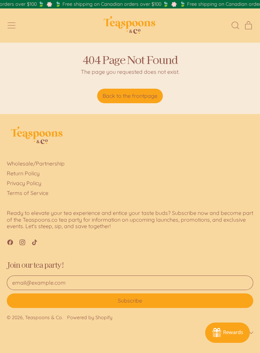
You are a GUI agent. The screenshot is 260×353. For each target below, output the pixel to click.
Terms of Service (27, 193)
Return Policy (23, 173)
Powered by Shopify (89, 317)
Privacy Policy (24, 183)
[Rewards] (227, 333)
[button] (235, 25)
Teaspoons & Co (43, 317)
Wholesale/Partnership (36, 163)
